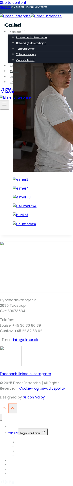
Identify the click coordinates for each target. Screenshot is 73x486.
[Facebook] (2, 91)
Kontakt (16, 82)
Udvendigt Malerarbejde (31, 43)
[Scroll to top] (4, 409)
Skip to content (13, 2)
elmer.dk (5, 7)
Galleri (14, 71)
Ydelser (13, 433)
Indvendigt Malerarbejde (31, 37)
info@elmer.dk (25, 339)
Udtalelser (17, 76)
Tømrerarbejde (25, 48)
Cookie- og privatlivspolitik (42, 388)
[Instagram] (7, 91)
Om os (15, 66)
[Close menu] (1, 417)
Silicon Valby (34, 397)
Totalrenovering (26, 54)
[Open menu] (4, 105)
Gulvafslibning (25, 60)
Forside (15, 25)
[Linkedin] (12, 91)
